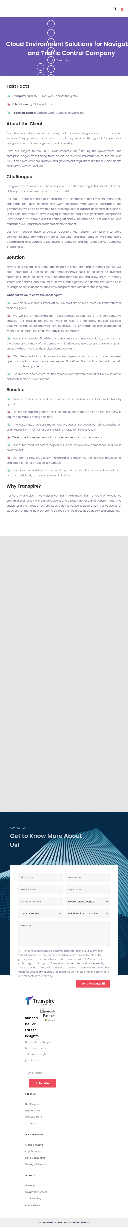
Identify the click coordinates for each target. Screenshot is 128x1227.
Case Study (20, 612)
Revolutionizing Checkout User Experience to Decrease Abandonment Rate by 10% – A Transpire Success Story (60, 750)
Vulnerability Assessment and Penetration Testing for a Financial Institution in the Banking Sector (60, 676)
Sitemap (30, 1185)
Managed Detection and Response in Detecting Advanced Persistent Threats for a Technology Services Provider (63, 602)
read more (20, 637)
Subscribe (43, 1083)
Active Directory (24, 760)
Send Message (91, 984)
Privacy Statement (36, 1192)
